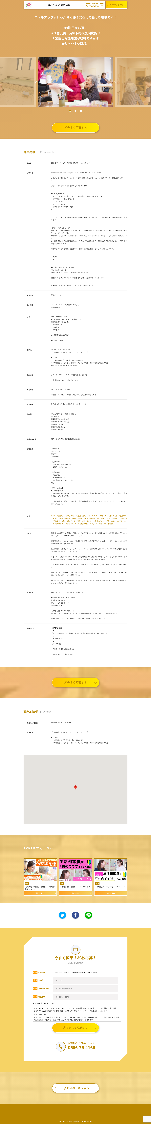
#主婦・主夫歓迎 (57, 516)
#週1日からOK (71, 524)
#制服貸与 (123, 518)
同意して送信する (77, 1027)
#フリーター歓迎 (96, 524)
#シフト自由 (121, 521)
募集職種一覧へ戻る (76, 1088)
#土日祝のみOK (98, 521)
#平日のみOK (110, 521)
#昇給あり (56, 521)
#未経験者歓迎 (83, 524)
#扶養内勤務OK (58, 524)
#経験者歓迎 (69, 516)
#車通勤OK (101, 518)
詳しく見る (40, 893)
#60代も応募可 (89, 518)
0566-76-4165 (96, 6)
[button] (114, 83)
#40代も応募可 (64, 518)
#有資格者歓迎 (81, 516)
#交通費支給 (113, 516)
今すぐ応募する (117, 5)
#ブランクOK (92, 516)
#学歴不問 (102, 516)
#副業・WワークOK (84, 521)
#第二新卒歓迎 (109, 524)
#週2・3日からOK (68, 521)
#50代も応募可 (77, 518)
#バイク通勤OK (112, 518)
